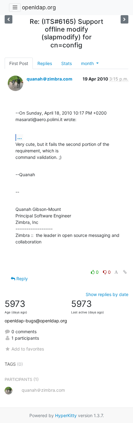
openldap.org (39, 7)
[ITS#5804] (124, 19)
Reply (21, 278)
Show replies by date (107, 294)
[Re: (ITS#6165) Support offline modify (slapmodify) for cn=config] (8, 19)
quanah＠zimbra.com (49, 78)
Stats (66, 63)
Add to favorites (27, 348)
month (88, 63)
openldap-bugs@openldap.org (36, 320)
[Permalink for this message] (125, 272)
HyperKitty (66, 415)
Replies (44, 63)
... (19, 137)
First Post (18, 63)
